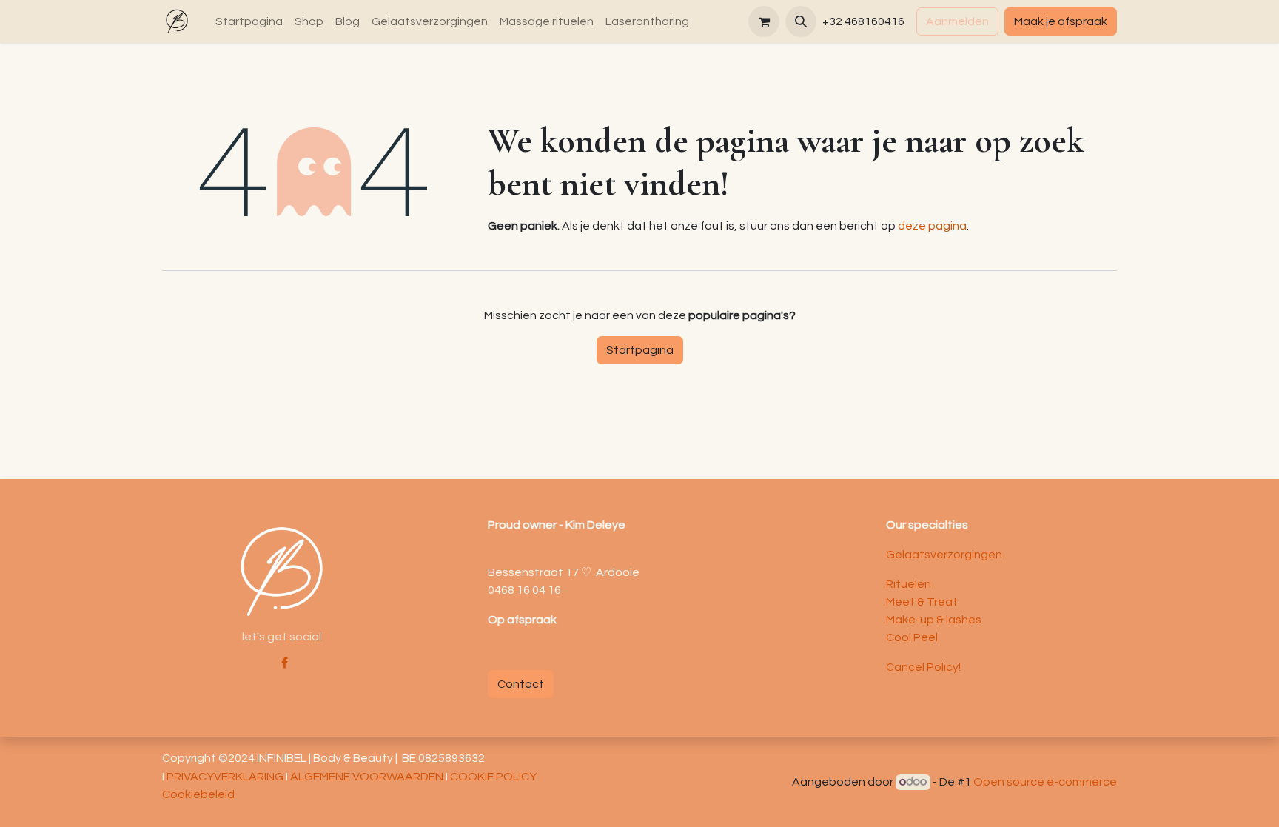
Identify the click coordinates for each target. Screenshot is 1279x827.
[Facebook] (284, 663)
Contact (520, 684)
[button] (800, 21)
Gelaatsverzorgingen (944, 554)
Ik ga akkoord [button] (1079, 803)
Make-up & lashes (933, 620)
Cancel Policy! (923, 667)
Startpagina (640, 350)
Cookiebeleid (667, 802)
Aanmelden (957, 21)
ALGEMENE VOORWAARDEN (366, 777)
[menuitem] (249, 21)
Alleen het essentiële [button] (988, 803)
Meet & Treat (923, 602)
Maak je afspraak (1060, 21)
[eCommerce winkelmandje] (763, 21)
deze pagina (932, 226)
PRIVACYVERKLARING (225, 777)
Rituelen (908, 584)
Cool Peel (912, 637)
